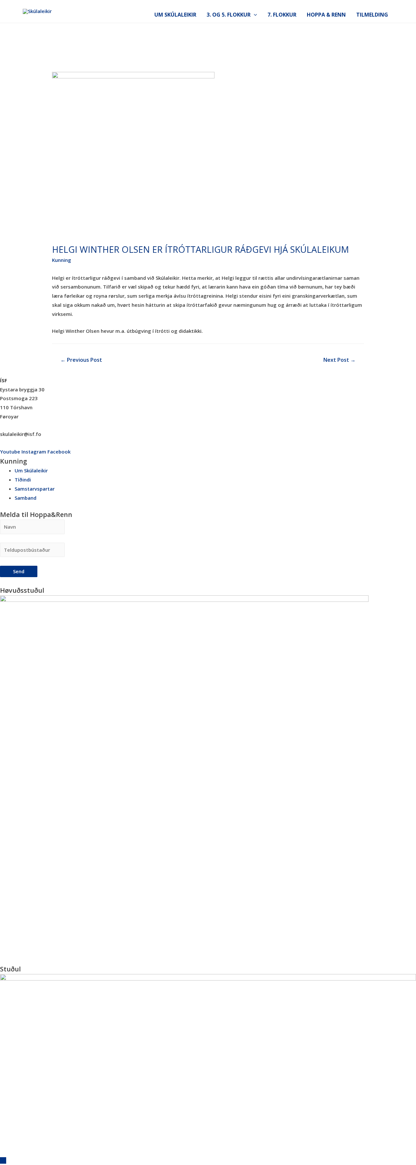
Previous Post (81, 359)
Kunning (61, 260)
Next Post (339, 359)
